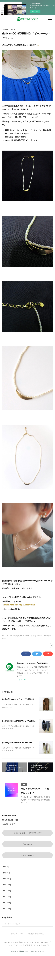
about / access (27, 855)
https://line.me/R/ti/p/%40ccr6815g (19, 604)
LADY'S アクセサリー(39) (28, 636)
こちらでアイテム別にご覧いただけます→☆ (18, 704)
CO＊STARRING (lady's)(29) (10, 636)
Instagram (27, 844)
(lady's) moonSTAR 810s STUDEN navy (20, 720)
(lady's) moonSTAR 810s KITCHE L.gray (20, 742)
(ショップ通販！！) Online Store (28, 833)
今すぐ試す (35, 11)
